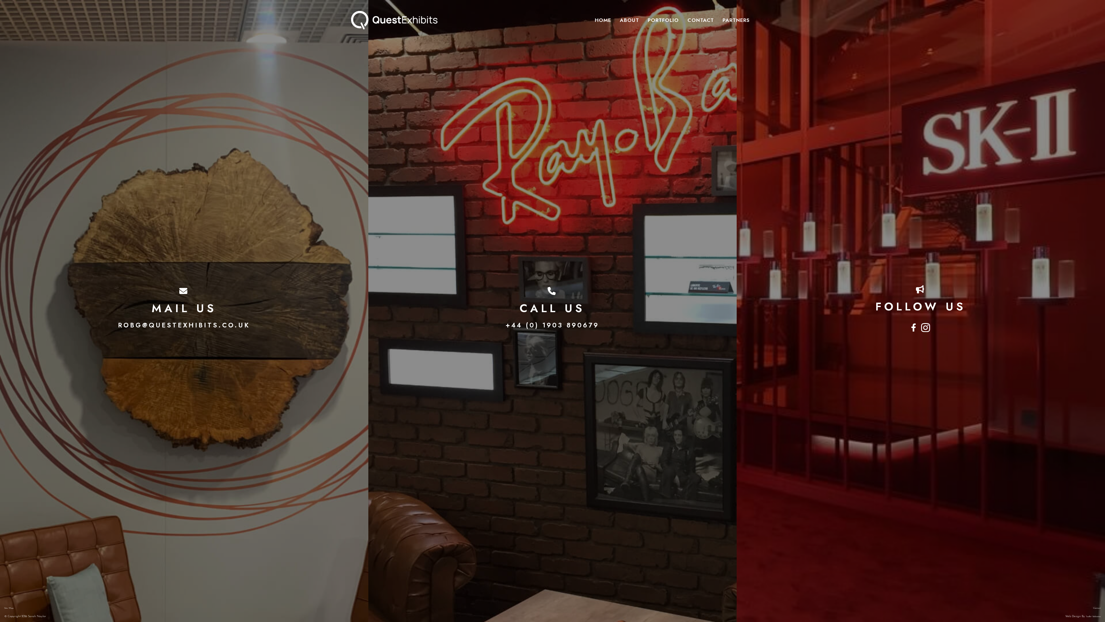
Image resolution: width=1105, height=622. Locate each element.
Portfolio (663, 20)
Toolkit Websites (1093, 616)
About (629, 20)
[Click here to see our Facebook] (914, 328)
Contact (700, 20)
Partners (736, 20)
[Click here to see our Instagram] (926, 328)
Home (603, 20)
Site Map (9, 608)
